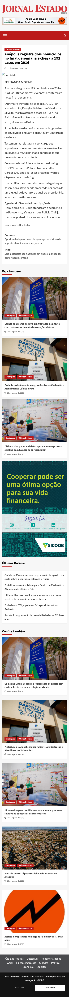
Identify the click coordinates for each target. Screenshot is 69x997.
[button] (5, 35)
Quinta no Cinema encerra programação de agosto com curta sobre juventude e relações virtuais (32, 325)
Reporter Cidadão (51, 958)
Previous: (32, 239)
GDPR (40, 980)
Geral (10, 962)
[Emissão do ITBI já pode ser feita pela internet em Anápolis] (34, 848)
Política (55, 962)
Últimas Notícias (13, 49)
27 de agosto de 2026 (15, 331)
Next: (32, 254)
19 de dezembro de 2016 (17, 68)
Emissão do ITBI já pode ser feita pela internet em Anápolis (31, 607)
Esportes (41, 966)
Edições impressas (26, 962)
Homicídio (24, 225)
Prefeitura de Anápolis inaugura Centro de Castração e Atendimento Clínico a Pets (34, 386)
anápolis (14, 225)
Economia (28, 966)
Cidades (43, 962)
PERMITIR (50, 988)
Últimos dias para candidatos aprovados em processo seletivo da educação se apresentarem (33, 448)
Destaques (10, 315)
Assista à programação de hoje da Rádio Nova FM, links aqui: (34, 617)
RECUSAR (19, 988)
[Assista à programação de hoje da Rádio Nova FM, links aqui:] (34, 911)
